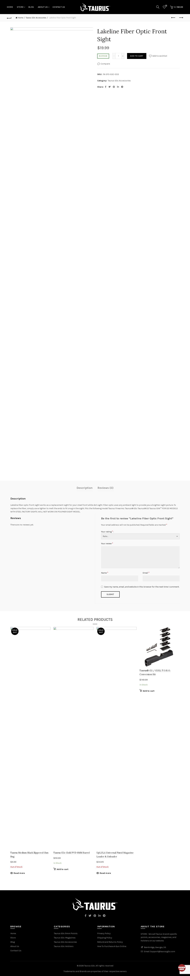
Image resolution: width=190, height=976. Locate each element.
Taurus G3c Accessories (36, 18)
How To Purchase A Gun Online (111, 946)
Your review (107, 543)
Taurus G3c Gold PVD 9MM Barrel (71, 852)
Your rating (107, 531)
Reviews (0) (106, 488)
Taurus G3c (89, 965)
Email (146, 572)
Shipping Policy (104, 937)
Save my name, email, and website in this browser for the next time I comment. (141, 587)
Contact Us (59, 7)
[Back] (9, 18)
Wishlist (166, 6)
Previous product (173, 18)
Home (10, 7)
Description (85, 488)
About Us (43, 7)
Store (20, 7)
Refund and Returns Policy (110, 942)
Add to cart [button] (62, 869)
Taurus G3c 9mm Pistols (65, 933)
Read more (19, 873)
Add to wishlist (159, 56)
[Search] (157, 7)
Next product (181, 18)
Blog (31, 7)
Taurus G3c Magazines (65, 937)
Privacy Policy (104, 933)
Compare (105, 64)
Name (104, 572)
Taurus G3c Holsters (63, 946)
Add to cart (136, 56)
